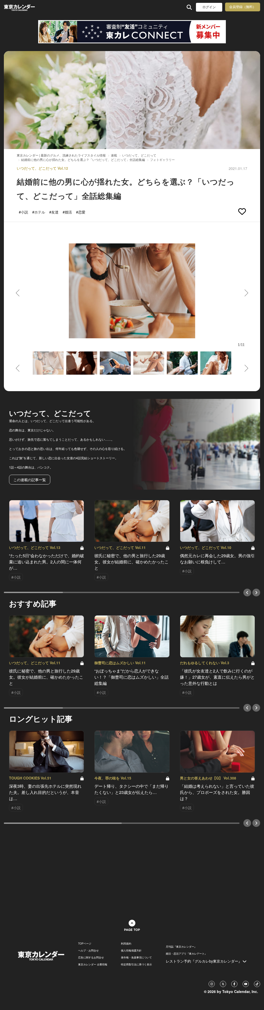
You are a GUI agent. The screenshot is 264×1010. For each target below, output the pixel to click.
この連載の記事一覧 (29, 479)
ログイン (209, 7)
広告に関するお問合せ (91, 957)
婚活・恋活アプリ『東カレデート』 (186, 953)
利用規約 (126, 943)
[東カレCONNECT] (132, 31)
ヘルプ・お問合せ (88, 950)
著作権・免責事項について (136, 957)
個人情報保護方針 (131, 950)
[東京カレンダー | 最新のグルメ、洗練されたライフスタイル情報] (27, 7)
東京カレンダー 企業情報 (92, 964)
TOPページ (84, 943)
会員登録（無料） (242, 7)
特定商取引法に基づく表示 (136, 964)
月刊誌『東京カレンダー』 (181, 946)
